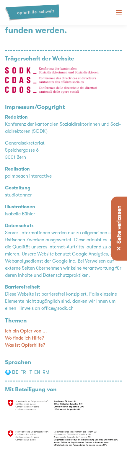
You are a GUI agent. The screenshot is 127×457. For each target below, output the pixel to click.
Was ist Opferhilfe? (25, 345)
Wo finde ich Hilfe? (24, 338)
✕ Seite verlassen (119, 228)
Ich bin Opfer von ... (26, 331)
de (15, 372)
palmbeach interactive (28, 176)
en (37, 372)
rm (46, 372)
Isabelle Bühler (20, 214)
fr (23, 372)
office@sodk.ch (57, 308)
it (30, 372)
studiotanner (18, 195)
